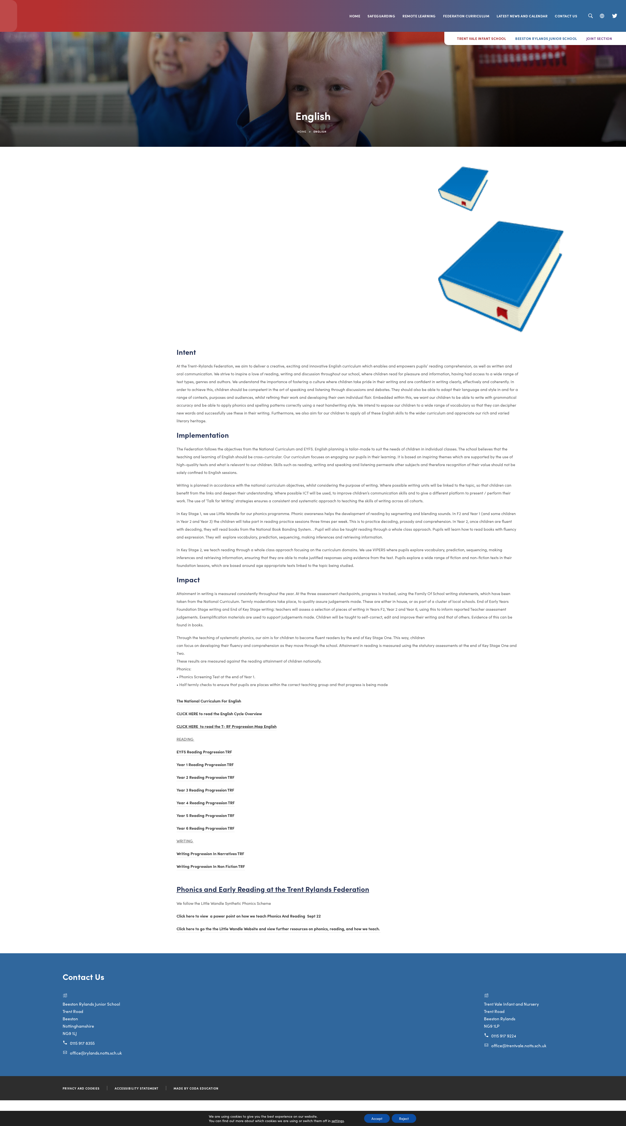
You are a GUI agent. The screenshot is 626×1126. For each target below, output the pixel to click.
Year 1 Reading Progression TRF (205, 765)
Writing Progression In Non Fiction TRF (211, 866)
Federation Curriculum (466, 15)
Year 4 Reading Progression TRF (206, 803)
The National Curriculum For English (209, 701)
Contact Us (566, 15)
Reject (404, 1118)
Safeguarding (381, 15)
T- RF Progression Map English (249, 727)
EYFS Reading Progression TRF (204, 752)
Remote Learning (419, 15)
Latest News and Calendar (522, 15)
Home (354, 15)
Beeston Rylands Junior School (546, 38)
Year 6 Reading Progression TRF (206, 828)
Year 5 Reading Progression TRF (206, 816)
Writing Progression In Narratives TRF (210, 854)
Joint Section (599, 38)
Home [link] (301, 131)
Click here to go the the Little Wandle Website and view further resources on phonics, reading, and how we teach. (279, 928)
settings (338, 1120)
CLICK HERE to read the (199, 727)
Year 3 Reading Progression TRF (205, 790)
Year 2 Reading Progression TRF (206, 777)
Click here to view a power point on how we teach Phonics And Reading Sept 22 (249, 916)
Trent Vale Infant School (481, 38)
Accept (376, 1118)
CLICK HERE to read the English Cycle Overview (219, 714)
